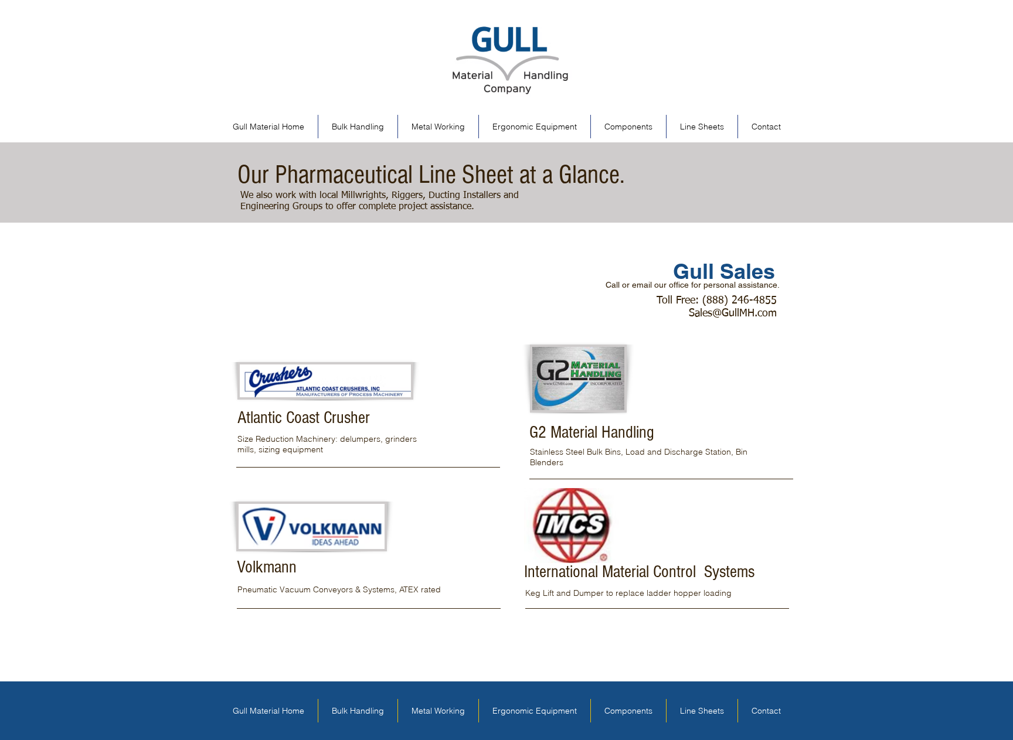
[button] (702, 126)
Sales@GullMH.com (733, 313)
